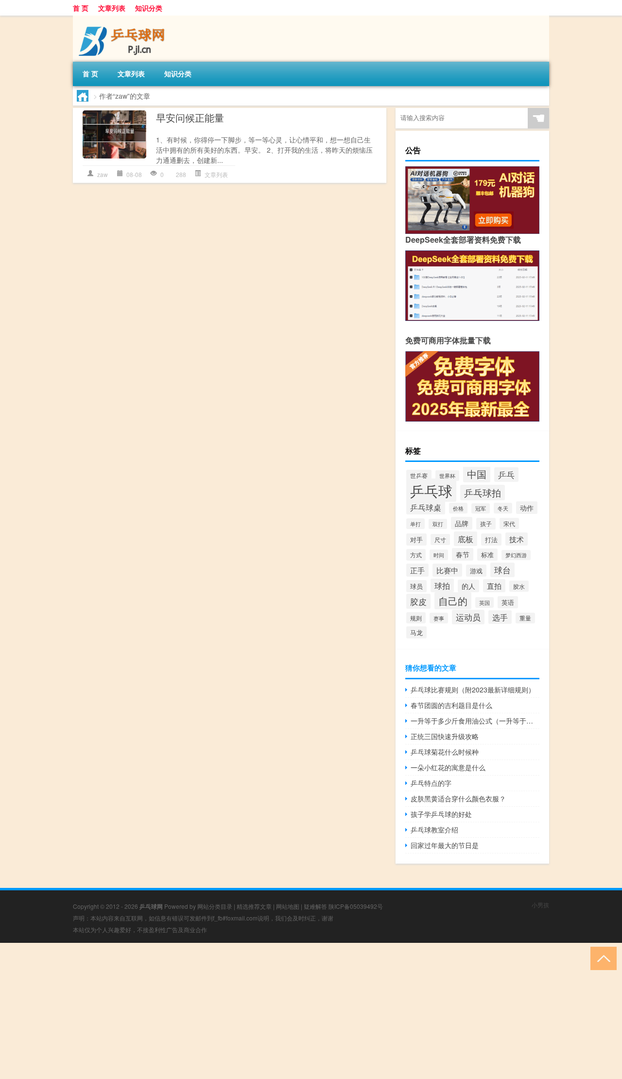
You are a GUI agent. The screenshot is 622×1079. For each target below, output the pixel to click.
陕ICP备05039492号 (355, 906)
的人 (468, 586)
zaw (102, 174)
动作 (527, 508)
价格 (458, 508)
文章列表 (111, 8)
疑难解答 (315, 906)
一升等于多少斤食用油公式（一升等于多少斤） (475, 720)
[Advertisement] (291, 1011)
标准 (487, 554)
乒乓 (506, 474)
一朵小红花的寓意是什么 (448, 767)
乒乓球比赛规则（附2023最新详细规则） (473, 689)
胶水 (519, 586)
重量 (525, 618)
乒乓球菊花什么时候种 (445, 752)
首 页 (80, 8)
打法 (491, 539)
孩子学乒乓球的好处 (441, 814)
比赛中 (447, 570)
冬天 (503, 508)
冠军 (480, 508)
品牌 (461, 523)
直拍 (494, 586)
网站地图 (287, 906)
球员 (416, 586)
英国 (484, 602)
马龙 (416, 632)
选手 (500, 617)
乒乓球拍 (482, 492)
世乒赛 (419, 475)
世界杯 (447, 475)
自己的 (452, 601)
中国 (476, 474)
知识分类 (148, 8)
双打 (437, 524)
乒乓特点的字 (431, 783)
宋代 (509, 523)
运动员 (468, 617)
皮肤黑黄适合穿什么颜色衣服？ (458, 798)
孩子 (486, 523)
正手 (417, 570)
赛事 (438, 618)
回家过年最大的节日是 (445, 845)
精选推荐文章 (254, 906)
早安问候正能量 (190, 117)
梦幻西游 (516, 555)
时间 (438, 555)
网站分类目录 (214, 906)
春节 (462, 554)
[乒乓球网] (124, 19)
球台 (502, 570)
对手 (416, 539)
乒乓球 (431, 490)
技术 (516, 539)
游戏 (476, 570)
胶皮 (418, 601)
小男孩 (540, 905)
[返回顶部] (601, 958)
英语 (507, 602)
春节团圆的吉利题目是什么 (451, 705)
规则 (416, 618)
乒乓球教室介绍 (434, 829)
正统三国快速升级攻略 (445, 736)
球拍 (442, 585)
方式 (416, 554)
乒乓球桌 (425, 507)
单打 (415, 524)
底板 (465, 539)
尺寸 (440, 539)
